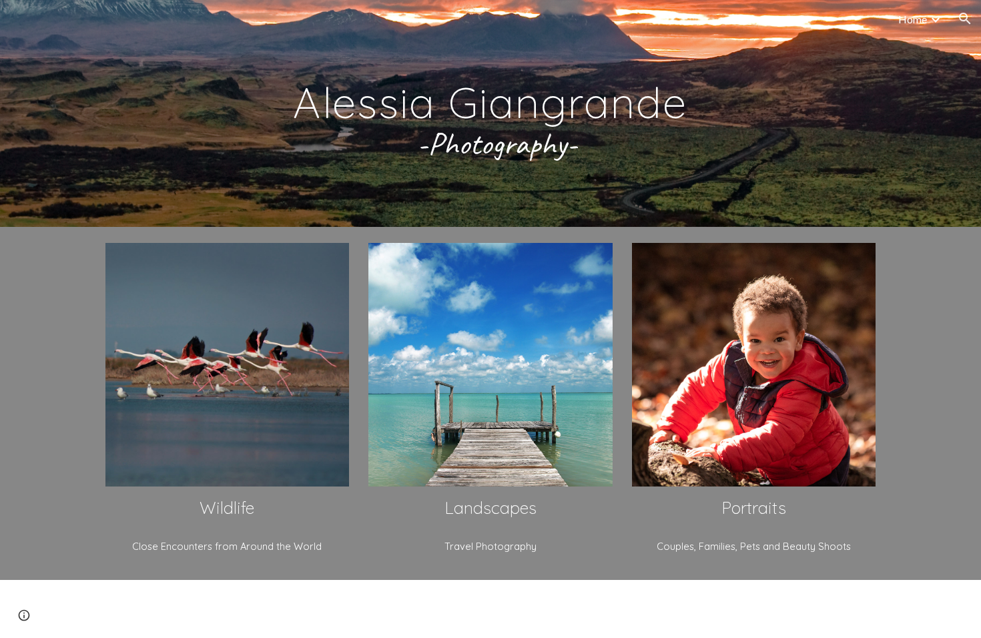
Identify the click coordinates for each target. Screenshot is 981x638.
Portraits (753, 507)
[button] (965, 19)
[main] (490, 113)
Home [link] (912, 19)
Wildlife (227, 507)
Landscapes (490, 507)
